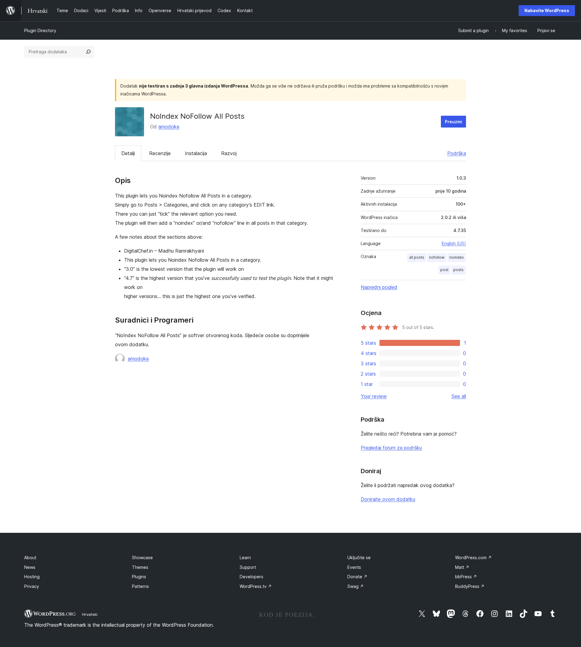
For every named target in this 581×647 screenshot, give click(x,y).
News (29, 567)
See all (458, 396)
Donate (357, 576)
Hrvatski (89, 614)
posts (458, 269)
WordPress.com (473, 557)
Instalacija (196, 153)
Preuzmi (453, 121)
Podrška (456, 153)
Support (248, 567)
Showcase (142, 557)
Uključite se (359, 557)
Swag (355, 586)
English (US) (454, 243)
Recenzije (160, 153)
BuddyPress (469, 586)
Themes (140, 567)
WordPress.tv (256, 586)
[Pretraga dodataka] (88, 52)
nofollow (437, 257)
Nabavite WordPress (546, 10)
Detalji (128, 153)
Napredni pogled (379, 287)
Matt (462, 567)
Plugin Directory (40, 30)
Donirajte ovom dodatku (388, 499)
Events (354, 567)
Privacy (31, 586)
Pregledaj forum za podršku (391, 448)
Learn (245, 557)
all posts (416, 257)
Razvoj (229, 153)
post (444, 269)
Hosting (32, 576)
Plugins (139, 576)
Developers (251, 576)
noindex (456, 257)
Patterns (140, 586)
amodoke (168, 127)
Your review (374, 396)
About (30, 557)
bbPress (466, 576)
